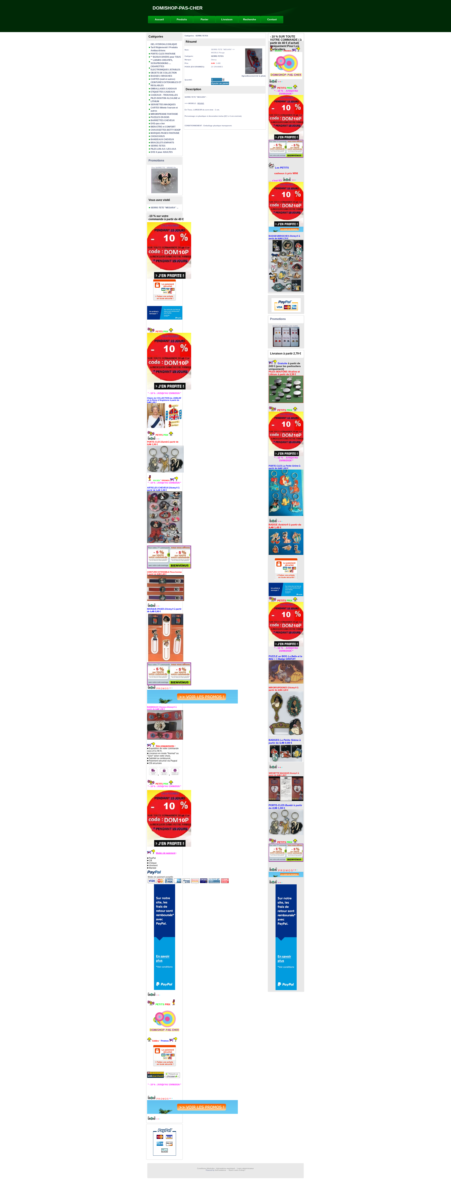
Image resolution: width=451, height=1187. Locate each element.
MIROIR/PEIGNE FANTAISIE (164, 114)
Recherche (249, 19)
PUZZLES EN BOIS (160, 117)
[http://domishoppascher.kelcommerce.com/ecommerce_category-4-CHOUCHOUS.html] (164, 517)
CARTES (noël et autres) (163, 79)
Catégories (189, 36)
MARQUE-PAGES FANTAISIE (165, 133)
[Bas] (223, 80)
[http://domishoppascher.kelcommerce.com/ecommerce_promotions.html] (164, 696)
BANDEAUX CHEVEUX (162, 139)
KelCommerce (221, 1170)
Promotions (156, 160)
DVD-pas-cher (158, 123)
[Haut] (223, 79)
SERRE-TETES (158, 146)
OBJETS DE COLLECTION (164, 73)
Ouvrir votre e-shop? (237, 1170)
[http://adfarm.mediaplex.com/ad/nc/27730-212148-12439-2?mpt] (164, 313)
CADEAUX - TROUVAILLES (164, 95)
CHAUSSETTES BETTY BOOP (166, 130)
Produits (182, 19)
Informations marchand (225, 1168)
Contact (272, 19)
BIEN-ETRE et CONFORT (163, 127)
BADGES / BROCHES (161, 76)
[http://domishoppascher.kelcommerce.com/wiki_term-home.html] (164, 361)
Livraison (227, 19)
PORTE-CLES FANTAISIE (163, 54)
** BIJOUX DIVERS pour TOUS (166, 57)
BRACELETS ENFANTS (162, 142)
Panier (204, 19)
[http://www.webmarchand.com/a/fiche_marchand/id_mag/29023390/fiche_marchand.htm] (155, 1077)
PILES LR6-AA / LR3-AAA (163, 149)
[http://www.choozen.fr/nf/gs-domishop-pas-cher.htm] (172, 1077)
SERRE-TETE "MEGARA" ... (164, 207)
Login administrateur (245, 1168)
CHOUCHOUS (158, 136)
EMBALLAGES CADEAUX (164, 88)
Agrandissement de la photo (254, 76)
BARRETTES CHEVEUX (163, 120)
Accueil (159, 19)
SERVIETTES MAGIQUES (163, 104)
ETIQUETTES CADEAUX (163, 92)
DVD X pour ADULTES (162, 152)
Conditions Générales (206, 1168)
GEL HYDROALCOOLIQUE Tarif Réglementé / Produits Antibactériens (164, 47)
